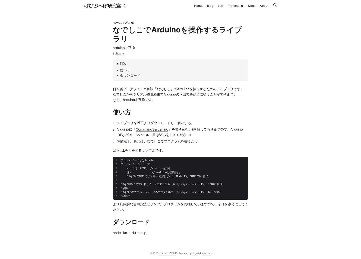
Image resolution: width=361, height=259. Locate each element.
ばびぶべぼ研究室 (102, 5)
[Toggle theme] (125, 5)
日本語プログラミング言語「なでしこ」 (143, 89)
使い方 (125, 70)
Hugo (195, 253)
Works (129, 22)
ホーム (117, 22)
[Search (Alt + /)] (275, 5)
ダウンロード (130, 75)
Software (118, 53)
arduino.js (130, 100)
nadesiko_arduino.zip (129, 233)
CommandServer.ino (152, 129)
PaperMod (205, 253)
